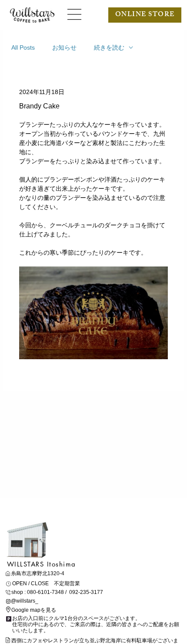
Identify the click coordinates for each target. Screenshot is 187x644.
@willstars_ (24, 601)
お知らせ (64, 47)
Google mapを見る (33, 610)
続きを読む (109, 47)
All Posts (23, 47)
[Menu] (75, 14)
